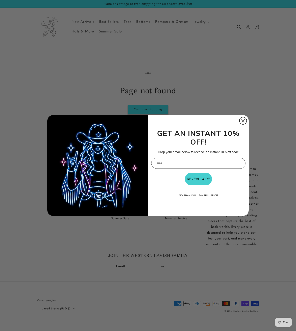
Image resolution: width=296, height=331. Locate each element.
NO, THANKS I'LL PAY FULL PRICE (198, 195)
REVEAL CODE (198, 179)
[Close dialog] (243, 120)
